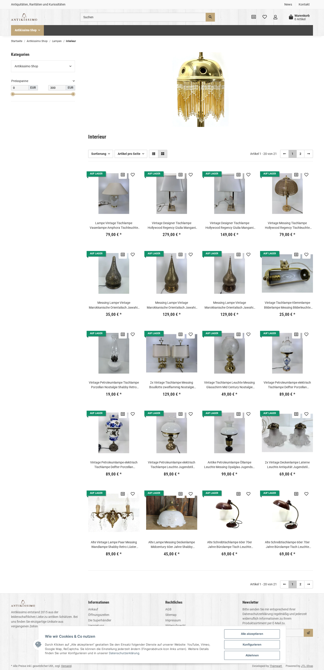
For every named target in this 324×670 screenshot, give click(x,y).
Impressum (173, 620)
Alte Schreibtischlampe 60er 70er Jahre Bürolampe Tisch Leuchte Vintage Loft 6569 (287, 544)
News (288, 4)
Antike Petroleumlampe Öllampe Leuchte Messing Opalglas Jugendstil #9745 (229, 465)
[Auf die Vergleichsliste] (123, 174)
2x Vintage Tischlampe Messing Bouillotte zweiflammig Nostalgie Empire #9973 (171, 385)
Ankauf (93, 609)
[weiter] (308, 154)
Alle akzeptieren (252, 633)
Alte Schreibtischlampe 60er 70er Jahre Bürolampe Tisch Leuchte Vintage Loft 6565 (229, 544)
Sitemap (171, 615)
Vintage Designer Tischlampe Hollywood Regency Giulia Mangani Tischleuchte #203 (172, 225)
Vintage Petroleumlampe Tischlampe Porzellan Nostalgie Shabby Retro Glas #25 (114, 385)
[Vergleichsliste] (253, 17)
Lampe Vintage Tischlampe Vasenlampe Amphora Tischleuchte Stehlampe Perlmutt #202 (114, 225)
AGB (168, 609)
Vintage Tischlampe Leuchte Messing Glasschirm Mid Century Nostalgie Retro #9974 (229, 385)
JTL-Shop (307, 666)
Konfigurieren (252, 644)
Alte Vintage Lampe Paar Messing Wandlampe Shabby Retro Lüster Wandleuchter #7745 (114, 544)
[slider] (13, 94)
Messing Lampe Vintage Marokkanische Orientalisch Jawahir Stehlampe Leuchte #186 (114, 305)
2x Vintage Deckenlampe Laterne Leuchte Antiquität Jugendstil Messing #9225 (287, 465)
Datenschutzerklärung (257, 614)
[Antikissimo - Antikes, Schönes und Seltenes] (24, 17)
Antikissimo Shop (26, 66)
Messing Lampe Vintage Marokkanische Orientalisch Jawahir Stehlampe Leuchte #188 (229, 305)
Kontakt (304, 4)
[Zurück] (284, 154)
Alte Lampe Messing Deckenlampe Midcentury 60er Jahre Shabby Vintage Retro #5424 (171, 544)
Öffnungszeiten (98, 615)
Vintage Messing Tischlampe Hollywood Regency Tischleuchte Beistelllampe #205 (287, 225)
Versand (66, 666)
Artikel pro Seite (129, 154)
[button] (275, 17)
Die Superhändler (99, 620)
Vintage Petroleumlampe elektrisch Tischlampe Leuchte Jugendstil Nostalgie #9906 (171, 465)
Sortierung (98, 154)
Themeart (276, 666)
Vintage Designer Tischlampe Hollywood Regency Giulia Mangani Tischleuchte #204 (229, 225)
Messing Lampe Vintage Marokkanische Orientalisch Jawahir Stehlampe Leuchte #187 (172, 305)
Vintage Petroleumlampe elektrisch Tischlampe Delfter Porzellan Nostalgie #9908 (114, 465)
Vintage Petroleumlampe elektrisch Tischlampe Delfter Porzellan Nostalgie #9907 (287, 385)
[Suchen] (210, 17)
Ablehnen (252, 655)
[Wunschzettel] (264, 17)
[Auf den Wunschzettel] (132, 174)
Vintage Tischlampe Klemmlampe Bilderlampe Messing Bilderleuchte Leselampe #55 (287, 305)
